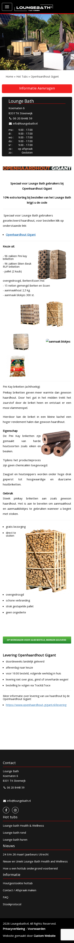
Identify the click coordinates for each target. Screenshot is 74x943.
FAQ (5, 897)
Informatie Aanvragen (37, 88)
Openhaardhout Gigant (45, 76)
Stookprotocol (12, 904)
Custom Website (45, 936)
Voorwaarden (36, 928)
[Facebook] (6, 810)
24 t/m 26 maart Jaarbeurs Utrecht (26, 854)
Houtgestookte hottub (18, 883)
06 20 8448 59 (22, 118)
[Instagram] (15, 810)
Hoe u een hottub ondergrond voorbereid (30, 868)
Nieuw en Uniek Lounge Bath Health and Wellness (35, 861)
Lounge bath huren (15, 839)
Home (9, 76)
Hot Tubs (22, 76)
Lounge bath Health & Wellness (23, 825)
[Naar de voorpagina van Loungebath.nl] (33, 5)
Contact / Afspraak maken (19, 890)
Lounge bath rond (14, 832)
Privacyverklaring (14, 928)
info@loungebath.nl (25, 123)
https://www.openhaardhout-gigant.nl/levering (36, 705)
